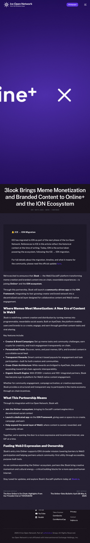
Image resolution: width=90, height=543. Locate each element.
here (59, 263)
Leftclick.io (48, 533)
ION (32, 210)
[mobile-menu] (84, 5)
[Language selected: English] (42, 540)
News (47, 210)
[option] (1, 538)
